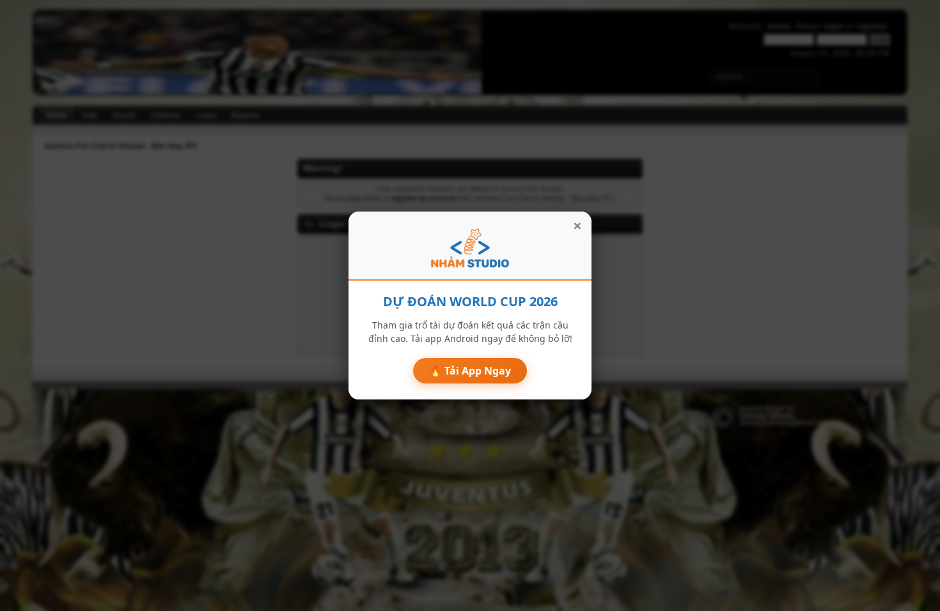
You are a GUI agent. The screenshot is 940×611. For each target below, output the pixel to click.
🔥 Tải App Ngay (470, 371)
